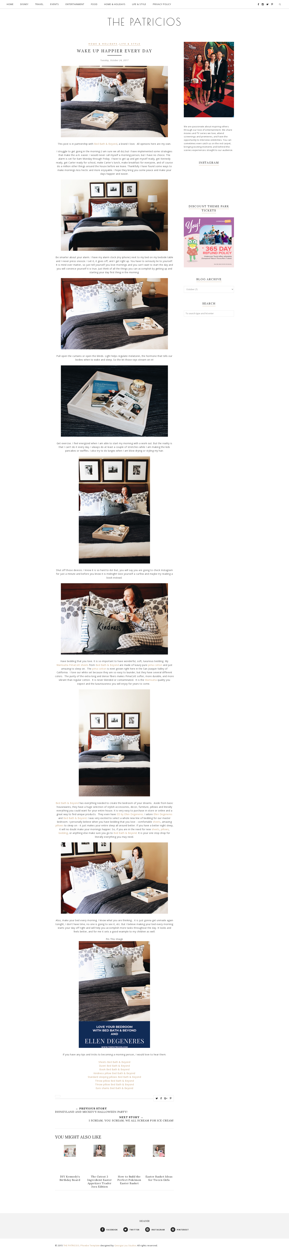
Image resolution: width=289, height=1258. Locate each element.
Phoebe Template (90, 1245)
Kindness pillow (102, 1073)
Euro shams (102, 1088)
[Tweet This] (157, 1098)
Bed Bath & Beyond (105, 143)
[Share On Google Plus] (165, 1098)
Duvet (103, 1065)
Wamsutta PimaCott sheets (72, 665)
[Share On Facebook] (161, 1098)
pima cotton (155, 665)
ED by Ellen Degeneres (130, 814)
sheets (157, 821)
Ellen (157, 814)
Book (102, 1069)
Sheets (103, 1062)
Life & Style (129, 44)
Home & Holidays (103, 44)
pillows (60, 825)
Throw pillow (102, 1080)
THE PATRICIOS (144, 22)
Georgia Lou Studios (125, 1245)
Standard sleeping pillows (102, 1076)
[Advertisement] (209, 373)
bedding (63, 833)
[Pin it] (171, 1098)
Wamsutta (151, 679)
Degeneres (166, 814)
